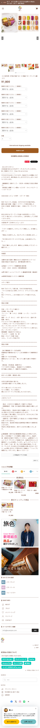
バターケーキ (10, 587)
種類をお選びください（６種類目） (11, 127)
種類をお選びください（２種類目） (11, 94)
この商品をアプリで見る (20, 455)
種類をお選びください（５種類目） (11, 119)
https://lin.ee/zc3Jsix (21, 171)
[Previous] (2, 38)
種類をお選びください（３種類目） (11, 103)
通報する (35, 460)
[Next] (38, 38)
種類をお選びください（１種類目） (11, 86)
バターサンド (10, 582)
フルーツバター (11, 593)
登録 (35, 630)
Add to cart (20, 150)
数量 (2, 136)
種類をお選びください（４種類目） (11, 111)
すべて (6, 471)
